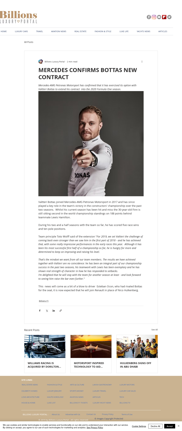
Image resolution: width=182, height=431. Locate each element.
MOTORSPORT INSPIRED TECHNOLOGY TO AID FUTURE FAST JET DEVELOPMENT (89, 364)
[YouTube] (159, 17)
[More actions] (142, 61)
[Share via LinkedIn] (53, 310)
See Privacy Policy (95, 427)
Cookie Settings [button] (139, 426)
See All (154, 329)
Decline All (155, 426)
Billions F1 (44, 301)
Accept (170, 426)
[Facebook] (149, 17)
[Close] (178, 426)
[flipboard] (164, 17)
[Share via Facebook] (39, 310)
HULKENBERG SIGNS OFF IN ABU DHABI (135, 364)
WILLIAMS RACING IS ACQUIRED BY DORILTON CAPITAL (43, 364)
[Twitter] (169, 17)
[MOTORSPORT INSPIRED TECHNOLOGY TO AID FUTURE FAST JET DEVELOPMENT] (91, 346)
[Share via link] (60, 310)
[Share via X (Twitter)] (46, 310)
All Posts (28, 42)
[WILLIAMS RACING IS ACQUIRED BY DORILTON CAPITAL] (44, 346)
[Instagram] (154, 17)
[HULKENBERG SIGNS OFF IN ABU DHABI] (137, 346)
